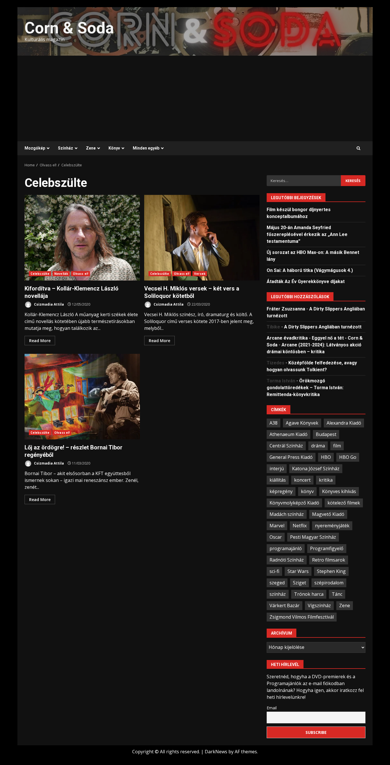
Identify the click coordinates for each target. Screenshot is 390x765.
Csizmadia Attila (48, 304)
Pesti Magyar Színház (313, 537)
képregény (281, 491)
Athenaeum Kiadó (288, 434)
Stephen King (331, 571)
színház (278, 594)
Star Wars (298, 571)
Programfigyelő (326, 548)
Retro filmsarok (328, 560)
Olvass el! (80, 274)
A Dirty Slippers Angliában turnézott (322, 327)
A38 (274, 423)
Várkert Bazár (284, 605)
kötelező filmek (343, 503)
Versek (199, 274)
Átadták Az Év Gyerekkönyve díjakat (306, 281)
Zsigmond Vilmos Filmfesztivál (302, 617)
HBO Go (347, 457)
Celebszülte (40, 274)
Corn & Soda (69, 28)
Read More (40, 340)
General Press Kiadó (291, 457)
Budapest (326, 434)
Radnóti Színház (287, 560)
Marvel (277, 525)
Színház (65, 148)
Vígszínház (319, 605)
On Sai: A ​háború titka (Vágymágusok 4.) (310, 270)
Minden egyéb (146, 148)
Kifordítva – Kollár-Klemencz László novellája (82, 237)
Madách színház (287, 514)
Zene (91, 148)
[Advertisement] (195, 98)
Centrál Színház (286, 446)
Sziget (299, 583)
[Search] (358, 148)
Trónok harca (308, 594)
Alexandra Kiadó (344, 423)
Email (272, 707)
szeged (277, 583)
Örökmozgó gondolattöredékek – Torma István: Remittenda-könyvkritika (305, 387)
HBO (326, 457)
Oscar (276, 537)
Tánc (337, 594)
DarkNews (216, 751)
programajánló (286, 548)
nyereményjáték (332, 525)
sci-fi (274, 571)
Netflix (300, 525)
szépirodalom (328, 583)
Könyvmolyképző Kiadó (294, 503)
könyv (307, 491)
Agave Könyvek (302, 423)
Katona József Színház (315, 468)
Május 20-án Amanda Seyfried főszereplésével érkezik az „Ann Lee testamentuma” (307, 234)
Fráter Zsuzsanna (286, 309)
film (337, 446)
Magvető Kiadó (328, 514)
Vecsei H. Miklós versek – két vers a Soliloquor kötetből (202, 237)
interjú (277, 468)
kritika (326, 480)
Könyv (114, 148)
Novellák (61, 274)
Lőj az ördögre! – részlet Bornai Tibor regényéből (82, 396)
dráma (318, 446)
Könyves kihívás (339, 491)
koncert (302, 480)
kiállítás (278, 480)
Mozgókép (35, 148)
